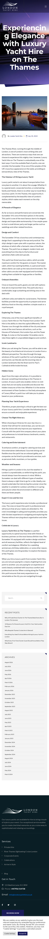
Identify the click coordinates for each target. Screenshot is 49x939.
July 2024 (8, 762)
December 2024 (10, 742)
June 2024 (8, 766)
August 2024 (9, 758)
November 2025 (10, 698)
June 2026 (8, 670)
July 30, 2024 (33, 136)
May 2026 (8, 674)
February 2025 (9, 734)
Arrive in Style (10, 864)
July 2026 (8, 666)
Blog (6, 874)
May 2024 (8, 770)
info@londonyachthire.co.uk (20, 895)
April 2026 (8, 678)
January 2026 (9, 690)
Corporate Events (11, 856)
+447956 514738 (18, 889)
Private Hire (9, 847)
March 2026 (8, 682)
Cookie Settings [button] (9, 933)
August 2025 (9, 710)
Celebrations (9, 860)
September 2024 (10, 754)
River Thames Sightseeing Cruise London (20, 851)
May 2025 (8, 722)
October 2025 (9, 702)
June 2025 (8, 718)
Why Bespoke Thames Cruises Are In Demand (19, 630)
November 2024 (10, 746)
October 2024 (9, 750)
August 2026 (9, 662)
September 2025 (10, 706)
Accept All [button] (22, 933)
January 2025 (9, 738)
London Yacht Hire (16, 136)
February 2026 (9, 686)
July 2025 (8, 714)
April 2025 (8, 726)
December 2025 (10, 694)
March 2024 (8, 774)
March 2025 (8, 730)
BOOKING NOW (13, 913)
